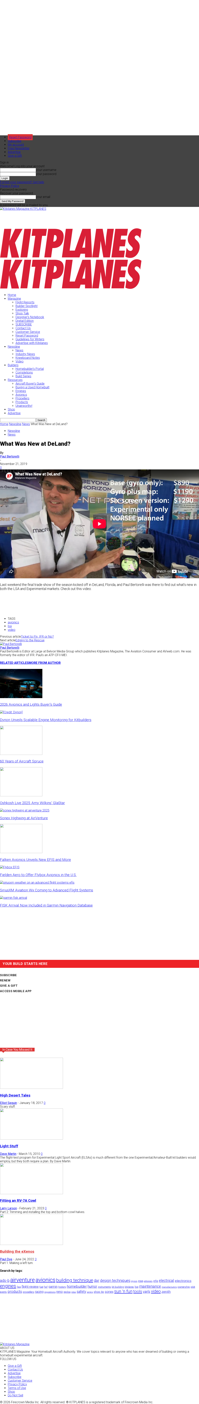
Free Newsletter (19, 148)
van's (146, 1291)
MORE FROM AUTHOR (45, 663)
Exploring (22, 310)
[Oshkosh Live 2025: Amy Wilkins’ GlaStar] (21, 795)
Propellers (22, 398)
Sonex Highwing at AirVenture (24, 818)
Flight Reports (25, 302)
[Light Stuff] (31, 1138)
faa (19, 1286)
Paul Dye (6, 1259)
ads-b (5, 1280)
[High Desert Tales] (31, 1088)
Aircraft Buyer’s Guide (30, 383)
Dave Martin (8, 1154)
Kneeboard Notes (28, 358)
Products (22, 402)
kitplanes (129, 1287)
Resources (15, 380)
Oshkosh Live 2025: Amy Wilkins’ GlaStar (32, 803)
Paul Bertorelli (9, 456)
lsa (10, 626)
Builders (13, 365)
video (11, 630)
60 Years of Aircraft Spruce (22, 761)
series (90, 1292)
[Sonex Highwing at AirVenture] (24, 810)
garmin (53, 1286)
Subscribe (14, 141)
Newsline (14, 346)
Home (12, 295)
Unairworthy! (24, 406)
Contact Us (23, 328)
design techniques (115, 1280)
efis (155, 1281)
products (15, 1291)
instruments (104, 1286)
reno (59, 1292)
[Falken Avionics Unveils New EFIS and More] (21, 852)
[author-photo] (11, 644)
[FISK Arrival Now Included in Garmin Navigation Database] (13, 898)
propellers (28, 1291)
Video (20, 361)
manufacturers (169, 1287)
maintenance (150, 1286)
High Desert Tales (15, 1095)
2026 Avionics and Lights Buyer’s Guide (31, 704)
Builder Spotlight (27, 306)
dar (96, 1280)
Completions (24, 372)
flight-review (30, 1286)
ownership (184, 1286)
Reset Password (27, 335)
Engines (21, 391)
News (19, 350)
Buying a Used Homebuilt (32, 387)
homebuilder (77, 1286)
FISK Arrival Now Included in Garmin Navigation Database (46, 905)
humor (92, 1286)
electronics (183, 1281)
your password (46, 174)
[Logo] (71, 257)
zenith (166, 1292)
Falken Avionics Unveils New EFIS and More (35, 860)
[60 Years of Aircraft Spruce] (21, 754)
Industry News (25, 354)
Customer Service (28, 332)
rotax (73, 1292)
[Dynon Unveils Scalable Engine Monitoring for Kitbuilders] (11, 712)
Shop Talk (22, 313)
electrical (166, 1280)
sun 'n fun (123, 1291)
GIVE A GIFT (8, 985)
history (62, 1286)
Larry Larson (8, 1208)
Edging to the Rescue (30, 640)
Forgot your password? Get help (22, 182)
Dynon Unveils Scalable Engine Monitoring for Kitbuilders (45, 720)
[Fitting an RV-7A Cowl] (31, 1193)
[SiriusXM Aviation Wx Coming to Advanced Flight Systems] (37, 882)
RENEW (5, 980)
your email (43, 197)
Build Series (23, 376)
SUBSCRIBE (24, 324)
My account (16, 144)
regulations (50, 1292)
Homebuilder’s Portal (30, 369)
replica (67, 1291)
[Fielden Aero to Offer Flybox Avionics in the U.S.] (9, 867)
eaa (140, 1281)
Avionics (21, 395)
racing (39, 1292)
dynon (134, 1281)
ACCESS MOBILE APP (15, 991)
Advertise (14, 152)
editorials (148, 1281)
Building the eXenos (17, 1251)
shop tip (99, 1292)
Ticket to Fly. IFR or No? (37, 636)
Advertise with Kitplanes (32, 343)
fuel (41, 1286)
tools (137, 1291)
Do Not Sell (15, 1395)
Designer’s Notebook (30, 317)
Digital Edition (25, 321)
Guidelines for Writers (30, 339)
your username (46, 170)
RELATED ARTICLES (14, 663)
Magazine (14, 298)
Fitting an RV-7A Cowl (18, 1200)
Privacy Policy (9, 186)
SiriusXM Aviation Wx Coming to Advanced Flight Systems (46, 890)
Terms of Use (17, 1388)
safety (81, 1291)
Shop (11, 409)
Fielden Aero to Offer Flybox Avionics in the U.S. (38, 875)
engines (8, 1286)
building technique (74, 1280)
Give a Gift (15, 156)
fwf (46, 1286)
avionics (13, 622)
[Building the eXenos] (31, 1244)
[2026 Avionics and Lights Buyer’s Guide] (21, 697)
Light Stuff (9, 1146)
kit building (118, 1286)
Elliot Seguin (8, 1103)
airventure (22, 1280)
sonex (109, 1292)
